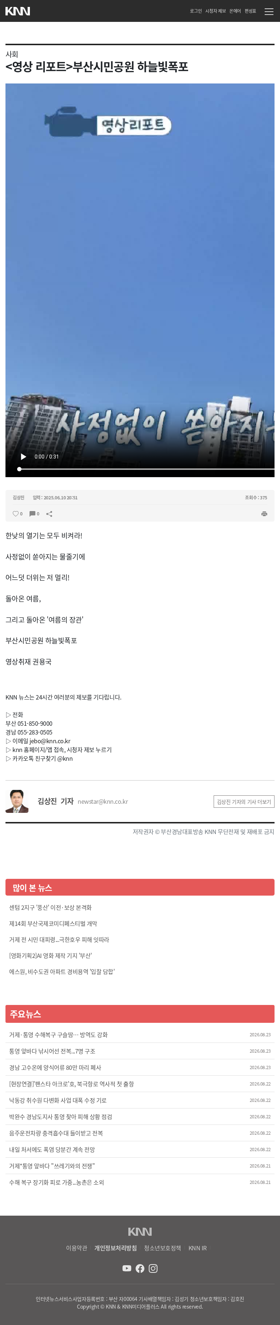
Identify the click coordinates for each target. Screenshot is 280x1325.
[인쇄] (264, 512)
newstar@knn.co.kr (103, 801)
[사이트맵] (269, 13)
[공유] (49, 512)
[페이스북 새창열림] (141, 1267)
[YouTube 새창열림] (127, 1267)
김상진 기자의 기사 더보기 (244, 801)
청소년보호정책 (162, 1247)
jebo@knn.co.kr (50, 740)
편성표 (250, 11)
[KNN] (17, 9)
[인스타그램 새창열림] (153, 1267)
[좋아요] (16, 512)
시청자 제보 (215, 11)
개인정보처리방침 (115, 1247)
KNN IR (197, 1247)
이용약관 (76, 1247)
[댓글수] (32, 512)
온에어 (235, 11)
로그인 (196, 11)
